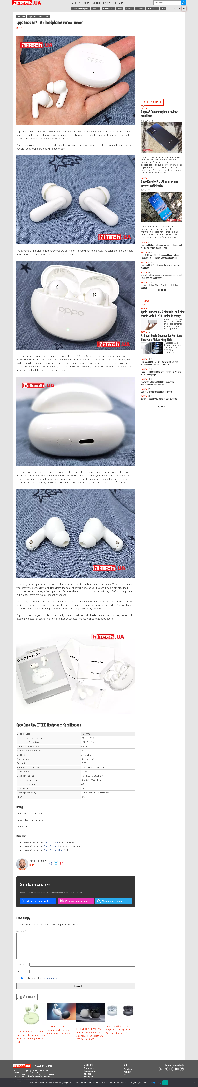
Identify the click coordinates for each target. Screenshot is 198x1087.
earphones (32, 16)
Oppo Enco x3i (51, 842)
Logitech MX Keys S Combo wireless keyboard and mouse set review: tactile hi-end (161, 247)
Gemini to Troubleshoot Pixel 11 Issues (156, 391)
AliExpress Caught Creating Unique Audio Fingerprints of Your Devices (157, 383)
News (87, 3)
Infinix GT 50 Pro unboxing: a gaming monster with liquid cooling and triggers (161, 277)
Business (140, 8)
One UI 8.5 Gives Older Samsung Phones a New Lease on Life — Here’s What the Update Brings (160, 257)
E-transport (152, 8)
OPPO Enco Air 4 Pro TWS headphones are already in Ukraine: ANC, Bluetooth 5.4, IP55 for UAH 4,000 (89, 1034)
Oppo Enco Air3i (51, 846)
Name (20, 964)
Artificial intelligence (80, 8)
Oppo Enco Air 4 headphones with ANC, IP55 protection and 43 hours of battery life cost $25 (31, 1036)
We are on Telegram (112, 901)
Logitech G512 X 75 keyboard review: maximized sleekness (160, 267)
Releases (119, 3)
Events (107, 3)
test (47, 16)
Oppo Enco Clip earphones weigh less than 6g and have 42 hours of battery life (119, 1029)
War (163, 8)
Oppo (40, 16)
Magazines (127, 1071)
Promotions (128, 1069)
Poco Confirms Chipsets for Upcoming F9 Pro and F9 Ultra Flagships (161, 373)
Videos (96, 3)
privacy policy (50, 978)
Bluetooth (21, 16)
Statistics (87, 1073)
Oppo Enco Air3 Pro (53, 850)
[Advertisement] (163, 38)
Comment (21, 931)
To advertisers (89, 1068)
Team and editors (90, 1071)
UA (173, 8)
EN (184, 8)
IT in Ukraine (108, 8)
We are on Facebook (37, 901)
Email (19, 971)
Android (96, 8)
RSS (125, 1074)
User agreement (90, 1076)
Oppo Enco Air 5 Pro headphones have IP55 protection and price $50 (58, 1030)
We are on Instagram (76, 901)
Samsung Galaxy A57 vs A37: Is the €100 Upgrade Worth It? (161, 286)
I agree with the (42, 978)
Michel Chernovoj (38, 861)
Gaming (129, 8)
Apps (120, 8)
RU (179, 8)
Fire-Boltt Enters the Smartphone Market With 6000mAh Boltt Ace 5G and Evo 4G (159, 363)
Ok (165, 1082)
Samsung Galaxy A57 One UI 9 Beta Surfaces (159, 398)
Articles (76, 3)
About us (88, 1065)
